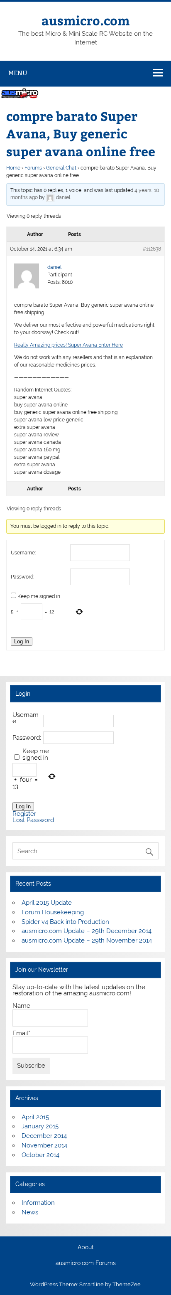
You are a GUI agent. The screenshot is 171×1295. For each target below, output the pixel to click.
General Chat (61, 168)
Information (38, 1202)
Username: (23, 553)
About (86, 1248)
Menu (17, 73)
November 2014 (44, 1145)
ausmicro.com (85, 20)
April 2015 (35, 1117)
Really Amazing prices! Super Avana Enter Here (68, 345)
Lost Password (33, 820)
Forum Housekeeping (53, 912)
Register (24, 814)
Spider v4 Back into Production (65, 922)
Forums (33, 168)
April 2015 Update (47, 902)
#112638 (152, 249)
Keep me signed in (38, 596)
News (30, 1212)
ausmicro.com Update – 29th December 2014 (86, 931)
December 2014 (44, 1136)
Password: (22, 577)
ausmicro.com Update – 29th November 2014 (87, 940)
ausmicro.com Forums (86, 1263)
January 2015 (40, 1126)
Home (13, 168)
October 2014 (40, 1155)
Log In (21, 641)
